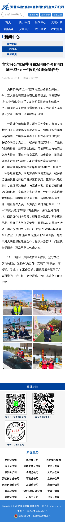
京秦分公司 (53, 478)
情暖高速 (8, 29)
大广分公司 (53, 472)
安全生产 (24, 29)
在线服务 (56, 29)
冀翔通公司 (32, 460)
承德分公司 (32, 472)
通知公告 (45, 14)
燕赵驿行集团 (53, 460)
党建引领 (56, 22)
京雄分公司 (32, 484)
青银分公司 (53, 491)
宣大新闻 (12, 43)
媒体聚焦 (12, 54)
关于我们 (24, 22)
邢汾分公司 (53, 466)
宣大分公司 (11, 466)
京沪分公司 (11, 472)
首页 (8, 22)
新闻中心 (40, 22)
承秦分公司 (53, 484)
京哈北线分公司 (32, 466)
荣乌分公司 (11, 491)
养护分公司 (11, 460)
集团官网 (33, 14)
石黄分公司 (32, 497)
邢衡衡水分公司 (10, 478)
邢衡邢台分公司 (10, 484)
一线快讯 (12, 49)
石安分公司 (32, 478)
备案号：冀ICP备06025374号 (32, 511)
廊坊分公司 (11, 497)
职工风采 (40, 29)
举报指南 (57, 14)
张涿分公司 (53, 497)
